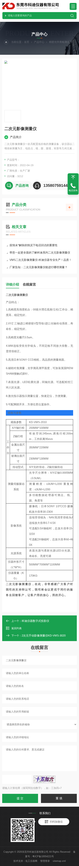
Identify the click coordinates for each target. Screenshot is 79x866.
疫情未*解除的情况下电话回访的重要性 (34, 245)
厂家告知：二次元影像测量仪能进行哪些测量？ (38, 267)
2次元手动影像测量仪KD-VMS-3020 (44, 635)
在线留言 (29, 284)
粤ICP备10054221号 (43, 856)
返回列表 (16, 628)
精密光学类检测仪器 (60, 41)
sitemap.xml (59, 861)
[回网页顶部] (73, 177)
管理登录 (45, 861)
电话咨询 (73, 190)
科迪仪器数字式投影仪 (35, 620)
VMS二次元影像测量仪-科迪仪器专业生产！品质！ (41, 259)
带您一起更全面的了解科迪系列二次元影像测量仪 (40, 252)
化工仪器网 (31, 861)
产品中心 (39, 41)
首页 (26, 41)
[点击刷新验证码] (44, 779)
